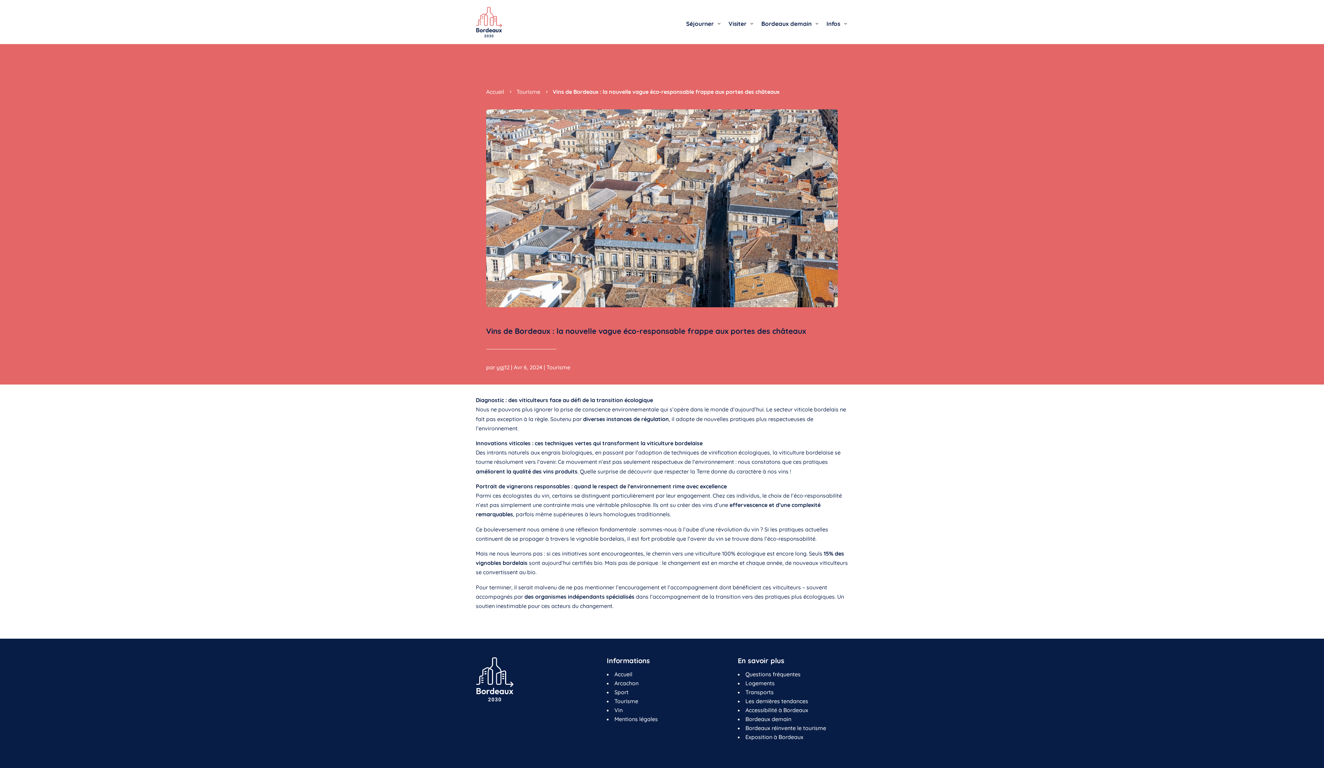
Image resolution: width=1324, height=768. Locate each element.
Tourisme (558, 367)
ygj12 (503, 367)
